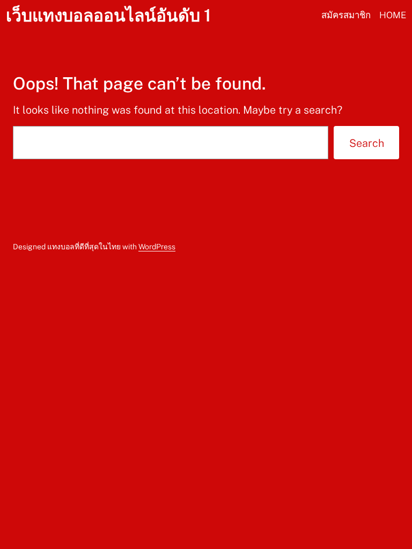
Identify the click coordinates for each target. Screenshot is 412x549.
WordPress (156, 246)
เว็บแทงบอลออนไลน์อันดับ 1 (108, 15)
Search (366, 143)
